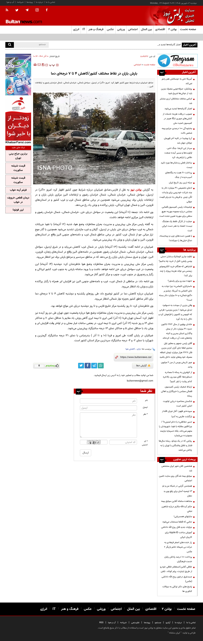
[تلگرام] (177, 61)
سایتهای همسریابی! (183, 516)
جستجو (158, 622)
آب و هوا (10, 2)
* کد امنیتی (145, 443)
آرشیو (168, 622)
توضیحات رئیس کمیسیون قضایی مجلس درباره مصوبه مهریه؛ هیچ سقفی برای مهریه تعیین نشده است (175, 211)
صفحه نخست (188, 29)
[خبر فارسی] (18, 120)
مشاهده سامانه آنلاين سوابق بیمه (176, 501)
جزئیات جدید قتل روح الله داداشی (176, 527)
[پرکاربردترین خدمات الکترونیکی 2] (18, 74)
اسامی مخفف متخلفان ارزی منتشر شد (176, 101)
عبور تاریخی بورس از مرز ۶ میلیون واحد (176, 365)
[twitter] (17, 10)
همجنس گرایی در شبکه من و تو (177, 486)
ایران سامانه (174, 633)
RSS (101, 622)
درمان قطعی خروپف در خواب (18, 200)
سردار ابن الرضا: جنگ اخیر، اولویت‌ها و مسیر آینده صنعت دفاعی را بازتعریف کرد (178, 153)
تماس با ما (50, 2)
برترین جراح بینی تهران (18, 156)
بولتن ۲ (172, 29)
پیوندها (30, 2)
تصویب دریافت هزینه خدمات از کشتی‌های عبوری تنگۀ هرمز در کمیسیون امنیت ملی (177, 118)
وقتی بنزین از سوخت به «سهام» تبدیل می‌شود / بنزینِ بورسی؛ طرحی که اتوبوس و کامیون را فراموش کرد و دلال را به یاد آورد (175, 312)
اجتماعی (137, 64)
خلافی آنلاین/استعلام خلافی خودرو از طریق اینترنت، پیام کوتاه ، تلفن (176, 569)
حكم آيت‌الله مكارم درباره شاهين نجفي (177, 509)
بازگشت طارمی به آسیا (181, 416)
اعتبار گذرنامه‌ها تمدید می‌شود (167, 44)
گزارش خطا (141, 365)
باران (139, 349)
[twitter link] (81, 365)
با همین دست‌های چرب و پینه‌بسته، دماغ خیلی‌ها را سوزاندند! (175, 238)
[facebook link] (88, 365)
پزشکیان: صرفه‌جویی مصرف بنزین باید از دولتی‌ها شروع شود (176, 91)
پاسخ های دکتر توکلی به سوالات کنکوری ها (177, 589)
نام (146, 400)
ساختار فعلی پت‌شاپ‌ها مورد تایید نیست (176, 165)
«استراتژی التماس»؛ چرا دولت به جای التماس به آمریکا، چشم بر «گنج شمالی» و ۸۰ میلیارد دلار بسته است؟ (175, 293)
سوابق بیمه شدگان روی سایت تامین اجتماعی (175, 478)
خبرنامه (20, 2)
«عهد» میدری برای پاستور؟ (180, 281)
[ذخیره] (43, 64)
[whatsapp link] (101, 365)
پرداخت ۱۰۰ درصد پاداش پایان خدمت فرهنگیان (178, 559)
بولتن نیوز (136, 190)
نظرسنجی (135, 622)
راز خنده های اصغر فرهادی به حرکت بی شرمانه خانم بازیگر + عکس (178, 547)
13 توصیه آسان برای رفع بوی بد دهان (178, 494)
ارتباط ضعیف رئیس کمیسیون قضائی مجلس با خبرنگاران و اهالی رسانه (176, 391)
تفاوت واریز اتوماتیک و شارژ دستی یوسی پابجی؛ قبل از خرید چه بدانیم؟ (175, 259)
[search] (9, 45)
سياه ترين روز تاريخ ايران (180, 182)
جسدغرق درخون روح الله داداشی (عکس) (177, 579)
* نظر (145, 414)
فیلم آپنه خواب (18, 190)
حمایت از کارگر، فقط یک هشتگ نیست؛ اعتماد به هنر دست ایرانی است (177, 226)
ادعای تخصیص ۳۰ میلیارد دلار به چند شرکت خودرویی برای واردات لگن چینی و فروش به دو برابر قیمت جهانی (175, 194)
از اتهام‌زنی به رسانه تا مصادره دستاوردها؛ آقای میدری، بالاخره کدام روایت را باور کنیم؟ (177, 377)
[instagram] (37, 10)
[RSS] (8, 10)
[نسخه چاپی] (34, 64)
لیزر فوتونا (18, 210)
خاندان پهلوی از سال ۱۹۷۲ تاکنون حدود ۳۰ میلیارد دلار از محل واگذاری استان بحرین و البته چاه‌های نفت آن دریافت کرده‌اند (176, 331)
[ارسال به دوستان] (39, 64)
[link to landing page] (178, 16)
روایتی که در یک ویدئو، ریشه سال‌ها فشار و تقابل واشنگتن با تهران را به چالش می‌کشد (175, 445)
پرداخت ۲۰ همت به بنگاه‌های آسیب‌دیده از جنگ (178, 175)
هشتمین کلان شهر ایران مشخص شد (176, 468)
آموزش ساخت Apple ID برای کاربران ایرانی (178, 535)
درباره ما (39, 2)
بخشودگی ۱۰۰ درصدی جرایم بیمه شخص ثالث (177, 131)
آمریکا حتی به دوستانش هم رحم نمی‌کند (177, 81)
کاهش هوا (130, 349)
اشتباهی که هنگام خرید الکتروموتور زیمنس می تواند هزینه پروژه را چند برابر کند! (175, 271)
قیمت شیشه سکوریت (18, 168)
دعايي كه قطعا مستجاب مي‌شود (177, 522)
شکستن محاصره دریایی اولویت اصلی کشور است (177, 404)
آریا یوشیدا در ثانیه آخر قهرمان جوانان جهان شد (178, 141)
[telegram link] (94, 365)
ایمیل (145, 407)
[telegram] (27, 10)
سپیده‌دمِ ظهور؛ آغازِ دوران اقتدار (177, 411)
